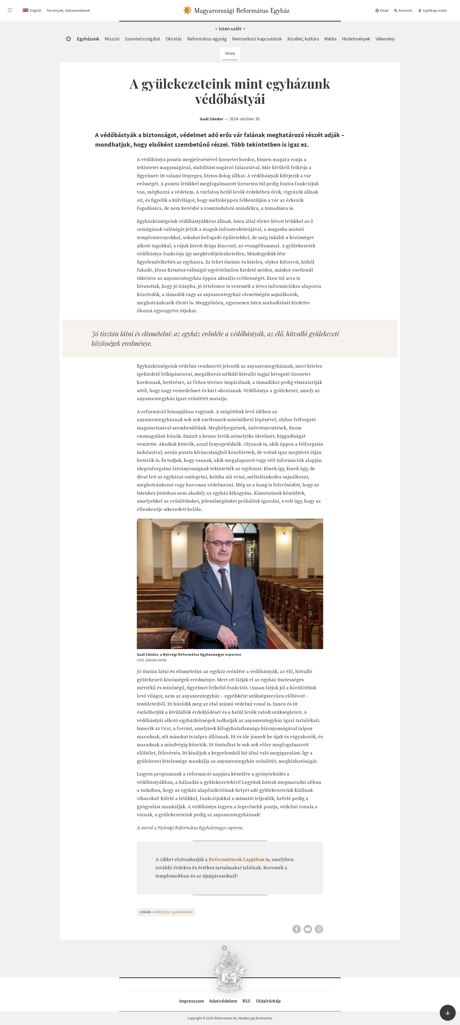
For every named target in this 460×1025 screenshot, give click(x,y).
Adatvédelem (223, 1001)
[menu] (10, 10)
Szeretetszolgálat (142, 39)
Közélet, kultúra (303, 39)
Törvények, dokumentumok (68, 10)
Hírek (230, 53)
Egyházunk (88, 39)
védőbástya (162, 911)
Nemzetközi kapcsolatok (257, 39)
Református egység (207, 39)
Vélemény (385, 39)
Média (330, 39)
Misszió (112, 39)
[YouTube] (307, 929)
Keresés (405, 10)
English (35, 10)
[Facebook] (296, 929)
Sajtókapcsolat (434, 10)
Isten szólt (230, 29)
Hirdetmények (356, 39)
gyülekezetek (182, 911)
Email (383, 10)
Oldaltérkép (268, 1001)
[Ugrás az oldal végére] (448, 1013)
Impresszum (191, 1001)
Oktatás (174, 39)
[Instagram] (319, 929)
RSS (246, 1001)
